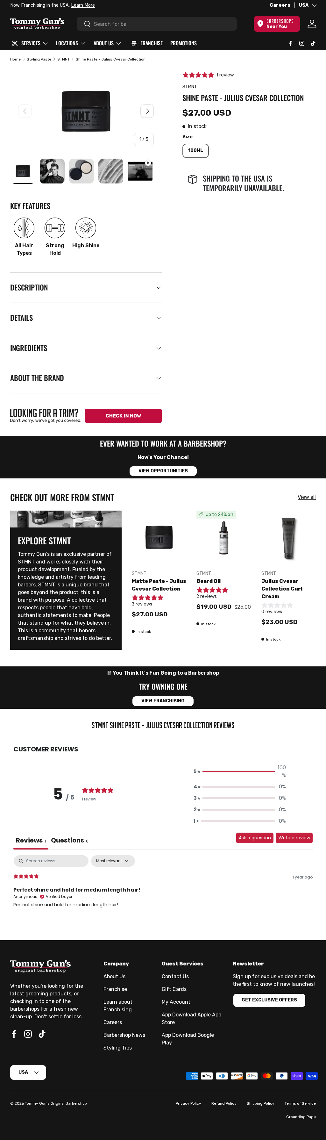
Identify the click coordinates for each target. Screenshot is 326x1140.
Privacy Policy (188, 1103)
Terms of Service (300, 1103)
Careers (280, 5)
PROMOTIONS (183, 43)
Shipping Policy (260, 1103)
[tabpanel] (163, 896)
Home (15, 59)
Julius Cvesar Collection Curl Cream (281, 588)
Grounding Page (301, 1117)
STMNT (63, 59)
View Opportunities (163, 471)
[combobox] (157, 24)
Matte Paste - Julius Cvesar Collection (159, 585)
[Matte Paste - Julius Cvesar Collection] (159, 538)
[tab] (69, 841)
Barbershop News (124, 1035)
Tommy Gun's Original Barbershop (56, 1103)
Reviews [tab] (31, 840)
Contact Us (175, 976)
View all (307, 497)
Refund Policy (224, 1103)
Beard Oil (208, 581)
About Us (114, 976)
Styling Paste (39, 59)
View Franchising (163, 701)
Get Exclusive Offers (269, 1000)
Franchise (115, 989)
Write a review (294, 838)
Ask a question (255, 838)
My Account (176, 1002)
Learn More (83, 5)
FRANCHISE (151, 43)
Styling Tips (117, 1048)
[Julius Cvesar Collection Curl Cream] (288, 538)
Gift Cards (174, 989)
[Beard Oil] (223, 538)
